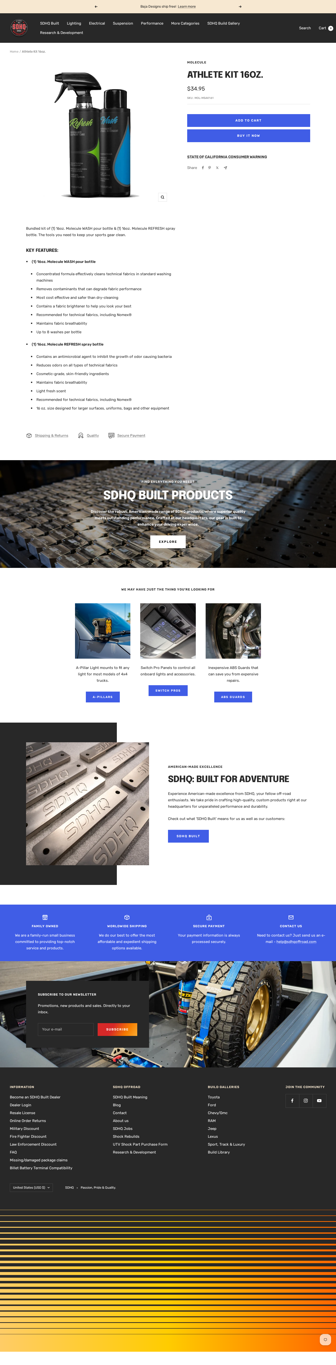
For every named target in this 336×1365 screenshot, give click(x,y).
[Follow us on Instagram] (306, 1100)
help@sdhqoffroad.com (296, 942)
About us (121, 1121)
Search (305, 28)
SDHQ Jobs (123, 1128)
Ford (212, 1105)
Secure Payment (131, 435)
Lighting (74, 23)
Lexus (213, 1136)
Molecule (196, 62)
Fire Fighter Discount (28, 1136)
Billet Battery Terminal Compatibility (41, 1168)
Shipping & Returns (51, 435)
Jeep (212, 1128)
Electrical (97, 23)
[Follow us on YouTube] (319, 1100)
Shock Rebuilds (126, 1136)
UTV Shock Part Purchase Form (140, 1144)
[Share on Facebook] (203, 167)
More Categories (185, 23)
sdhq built (188, 836)
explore (168, 542)
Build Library (219, 1152)
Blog (117, 1105)
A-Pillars (103, 697)
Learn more (187, 6)
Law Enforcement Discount (33, 1144)
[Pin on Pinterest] (209, 167)
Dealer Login (20, 1105)
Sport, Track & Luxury (226, 1144)
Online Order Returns (28, 1121)
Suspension (123, 23)
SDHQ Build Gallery (223, 23)
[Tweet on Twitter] (217, 167)
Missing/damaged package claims (39, 1160)
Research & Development (61, 32)
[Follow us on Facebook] (292, 1100)
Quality (93, 435)
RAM (212, 1121)
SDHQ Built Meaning (130, 1097)
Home (14, 51)
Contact (120, 1113)
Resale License (22, 1113)
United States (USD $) (29, 1187)
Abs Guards (233, 697)
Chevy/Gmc (218, 1113)
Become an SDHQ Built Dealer (35, 1097)
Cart (325, 28)
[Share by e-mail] (225, 167)
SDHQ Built (49, 23)
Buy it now (248, 135)
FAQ (13, 1152)
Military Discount (24, 1128)
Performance (152, 23)
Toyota (214, 1097)
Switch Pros (168, 690)
